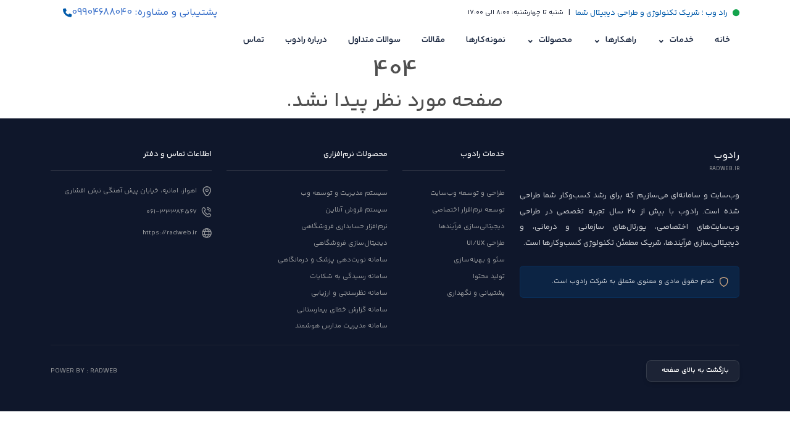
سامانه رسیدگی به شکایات (349, 276)
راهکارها (614, 40)
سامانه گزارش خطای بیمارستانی (342, 310)
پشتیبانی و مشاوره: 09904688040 (144, 13)
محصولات (549, 40)
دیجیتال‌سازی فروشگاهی (351, 243)
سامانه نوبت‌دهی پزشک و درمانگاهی (333, 260)
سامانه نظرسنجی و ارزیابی (349, 293)
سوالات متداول (374, 40)
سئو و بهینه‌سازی (479, 260)
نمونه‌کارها (485, 40)
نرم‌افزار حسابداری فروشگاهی (344, 226)
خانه (722, 40)
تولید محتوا (489, 276)
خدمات (675, 40)
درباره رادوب (306, 40)
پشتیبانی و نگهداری (476, 293)
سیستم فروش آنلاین (356, 210)
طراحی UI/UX (486, 243)
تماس (253, 40)
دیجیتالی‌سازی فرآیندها (472, 226)
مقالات (433, 40)
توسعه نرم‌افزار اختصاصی (468, 210)
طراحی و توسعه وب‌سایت (467, 193)
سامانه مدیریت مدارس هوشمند (341, 326)
